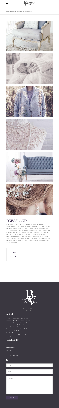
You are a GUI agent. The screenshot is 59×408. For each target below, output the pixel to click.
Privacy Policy (25, 311)
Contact (8, 344)
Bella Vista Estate (10, 347)
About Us (8, 350)
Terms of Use (33, 311)
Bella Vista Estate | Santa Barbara (16, 11)
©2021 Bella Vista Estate (29, 309)
